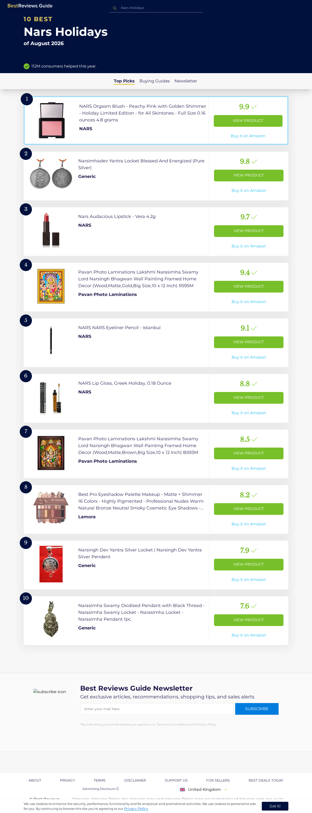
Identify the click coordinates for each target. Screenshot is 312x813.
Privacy (67, 780)
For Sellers (218, 780)
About (35, 780)
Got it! (275, 806)
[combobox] (156, 7)
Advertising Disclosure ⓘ (100, 789)
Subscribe (257, 708)
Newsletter (186, 80)
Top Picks (124, 80)
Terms (100, 780)
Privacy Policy (136, 808)
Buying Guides (154, 80)
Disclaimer (135, 780)
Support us (176, 780)
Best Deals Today (266, 780)
